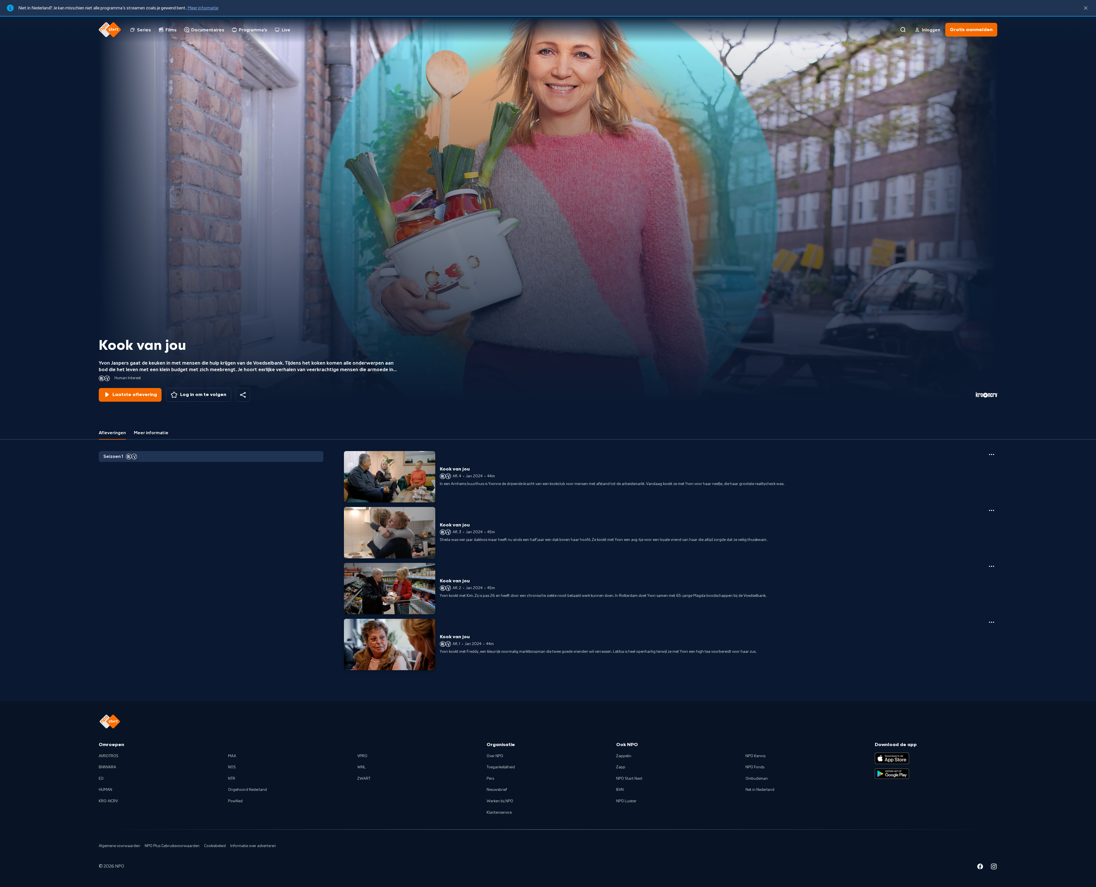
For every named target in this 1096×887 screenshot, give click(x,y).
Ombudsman (757, 779)
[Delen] (243, 395)
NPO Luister (626, 801)
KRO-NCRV (108, 801)
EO (101, 779)
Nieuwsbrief (497, 790)
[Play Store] (892, 774)
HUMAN (105, 790)
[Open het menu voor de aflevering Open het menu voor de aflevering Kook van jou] (991, 454)
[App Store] (892, 758)
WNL (361, 767)
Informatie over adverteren (253, 846)
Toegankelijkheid (501, 767)
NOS (232, 767)
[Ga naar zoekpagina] (903, 30)
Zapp (620, 767)
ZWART (363, 779)
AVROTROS (108, 756)
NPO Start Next (629, 779)
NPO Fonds (755, 767)
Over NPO (495, 756)
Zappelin (623, 756)
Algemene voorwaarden (119, 846)
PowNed (235, 801)
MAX (232, 756)
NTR (231, 779)
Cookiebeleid (215, 846)
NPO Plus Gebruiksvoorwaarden (172, 846)
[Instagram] (993, 867)
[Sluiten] (1085, 8)
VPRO (362, 756)
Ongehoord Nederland (247, 790)
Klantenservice (499, 813)
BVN (620, 790)
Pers (490, 779)
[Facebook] (980, 867)
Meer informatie (203, 8)
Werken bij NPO (500, 801)
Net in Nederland (760, 790)
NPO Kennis (755, 756)
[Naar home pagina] (110, 29)
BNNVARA (107, 767)
